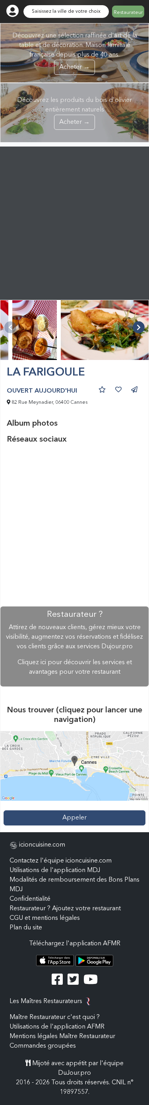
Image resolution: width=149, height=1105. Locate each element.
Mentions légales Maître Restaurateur (62, 1036)
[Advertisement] (74, 221)
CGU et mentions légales (45, 918)
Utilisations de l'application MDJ (55, 870)
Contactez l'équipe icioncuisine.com (61, 861)
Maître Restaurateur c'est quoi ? (55, 1017)
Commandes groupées (43, 1046)
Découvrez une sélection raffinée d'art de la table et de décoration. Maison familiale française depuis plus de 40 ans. (74, 51)
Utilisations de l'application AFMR (57, 1027)
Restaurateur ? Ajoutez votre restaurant (65, 909)
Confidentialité (30, 899)
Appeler (74, 818)
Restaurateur (128, 12)
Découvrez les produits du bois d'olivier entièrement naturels (74, 111)
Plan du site (26, 928)
